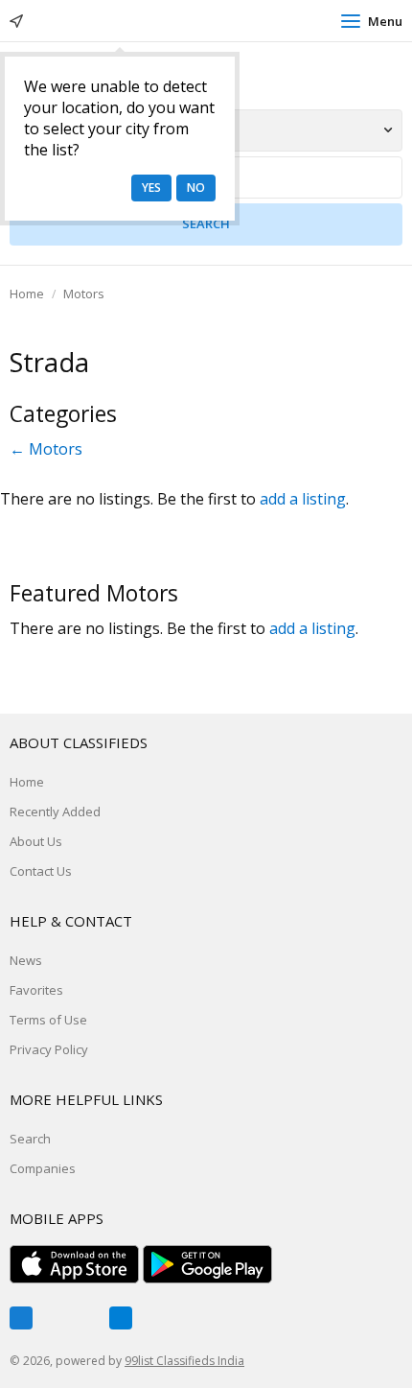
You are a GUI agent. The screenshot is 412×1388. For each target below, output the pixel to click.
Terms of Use (48, 1019)
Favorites (36, 990)
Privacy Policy (49, 1049)
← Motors (46, 448)
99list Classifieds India (184, 1361)
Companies (43, 1168)
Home (27, 293)
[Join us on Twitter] (70, 1317)
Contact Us (41, 871)
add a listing (303, 498)
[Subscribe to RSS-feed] (120, 1317)
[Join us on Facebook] (21, 1317)
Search (30, 1138)
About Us (36, 841)
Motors (83, 293)
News (26, 960)
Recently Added (55, 811)
